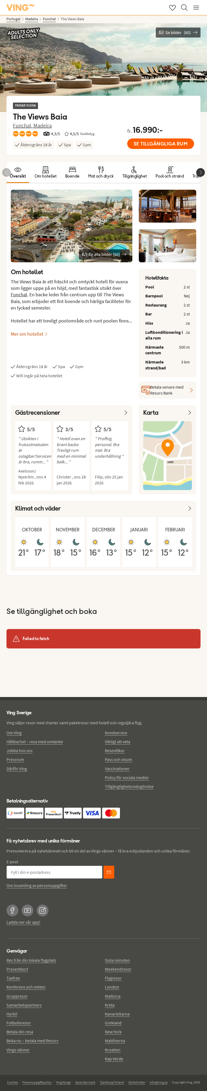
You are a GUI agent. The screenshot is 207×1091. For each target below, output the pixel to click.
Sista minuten (117, 960)
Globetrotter (136, 1082)
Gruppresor (17, 996)
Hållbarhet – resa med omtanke (34, 741)
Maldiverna (115, 1040)
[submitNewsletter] (109, 872)
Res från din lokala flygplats (31, 960)
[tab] (17, 172)
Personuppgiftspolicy (37, 1082)
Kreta (110, 1005)
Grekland (113, 1022)
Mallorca (112, 996)
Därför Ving (16, 768)
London (112, 987)
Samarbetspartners (24, 1005)
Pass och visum (118, 759)
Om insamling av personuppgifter (36, 885)
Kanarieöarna (117, 1014)
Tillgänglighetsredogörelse (129, 786)
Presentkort (17, 969)
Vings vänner (18, 1049)
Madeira (42, 125)
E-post (12, 861)
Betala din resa (19, 1031)
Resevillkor (115, 750)
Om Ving (14, 732)
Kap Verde (114, 1058)
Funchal (19, 294)
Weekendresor (118, 969)
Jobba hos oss (19, 750)
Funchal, (23, 125)
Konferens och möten (26, 987)
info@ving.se (159, 1082)
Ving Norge (63, 1082)
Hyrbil (11, 1014)
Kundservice (116, 732)
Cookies (12, 1082)
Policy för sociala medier (127, 777)
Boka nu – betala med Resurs (32, 1040)
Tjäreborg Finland (112, 1082)
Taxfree (13, 978)
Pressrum (15, 759)
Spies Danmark (85, 1082)
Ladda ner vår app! (23, 922)
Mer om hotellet (27, 334)
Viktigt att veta (117, 741)
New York (113, 1031)
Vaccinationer (117, 768)
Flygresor (113, 978)
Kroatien (112, 1049)
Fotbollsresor (18, 1022)
